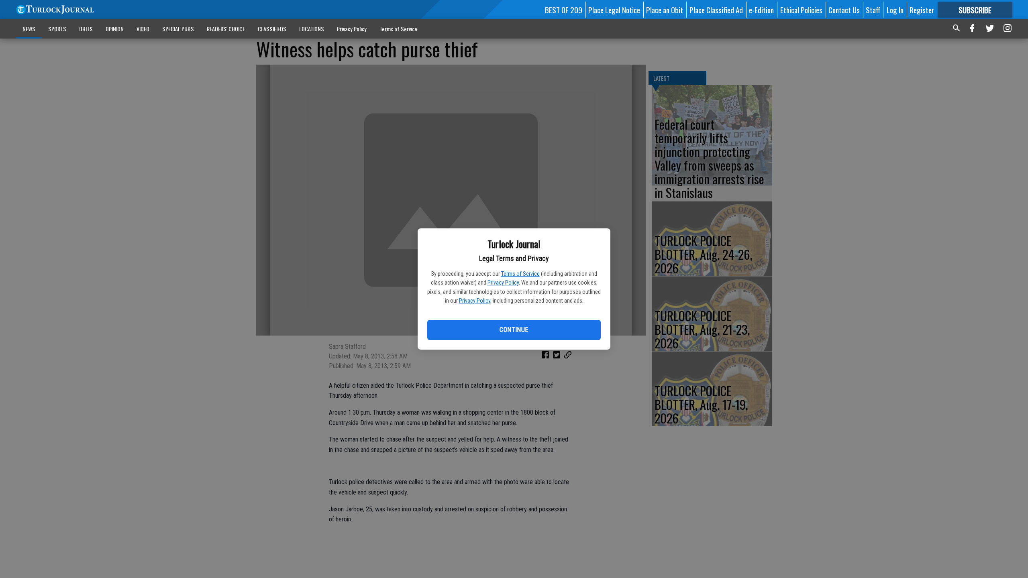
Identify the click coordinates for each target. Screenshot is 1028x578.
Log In (895, 9)
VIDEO (143, 28)
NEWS (28, 28)
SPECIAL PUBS (178, 28)
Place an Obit (664, 9)
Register (922, 9)
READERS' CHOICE (226, 28)
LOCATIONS (311, 28)
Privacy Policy (503, 282)
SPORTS (57, 28)
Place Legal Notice (614, 9)
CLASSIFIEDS (272, 28)
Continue (514, 330)
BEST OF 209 (563, 9)
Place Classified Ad (716, 9)
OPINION (115, 28)
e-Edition (761, 9)
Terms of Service (520, 274)
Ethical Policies (801, 9)
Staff (873, 9)
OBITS (86, 28)
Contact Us (844, 9)
